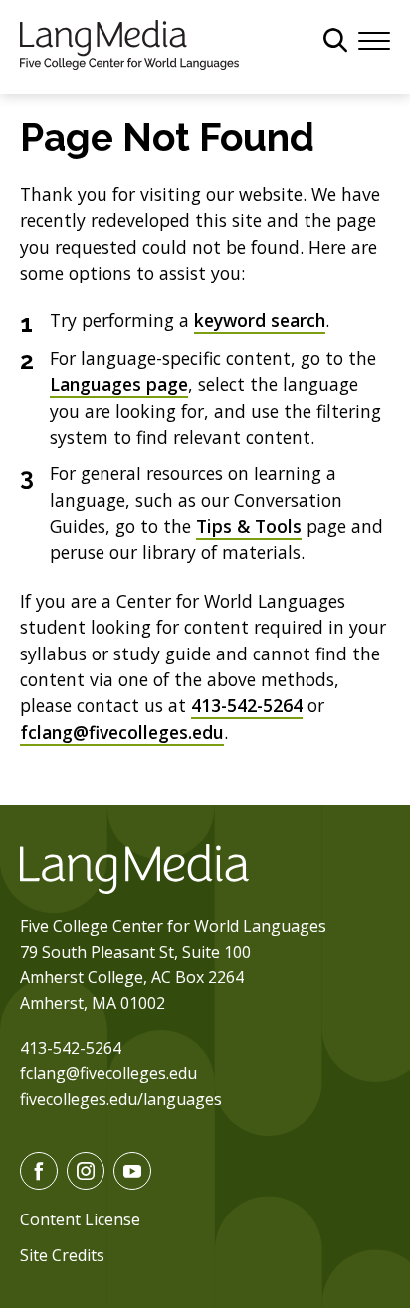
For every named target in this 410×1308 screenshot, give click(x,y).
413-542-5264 (247, 705)
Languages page (119, 384)
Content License (80, 1219)
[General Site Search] (335, 40)
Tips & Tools (249, 526)
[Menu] (374, 39)
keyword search (259, 320)
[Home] (129, 43)
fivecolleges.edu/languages (121, 1099)
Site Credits (62, 1255)
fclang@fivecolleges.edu (122, 732)
